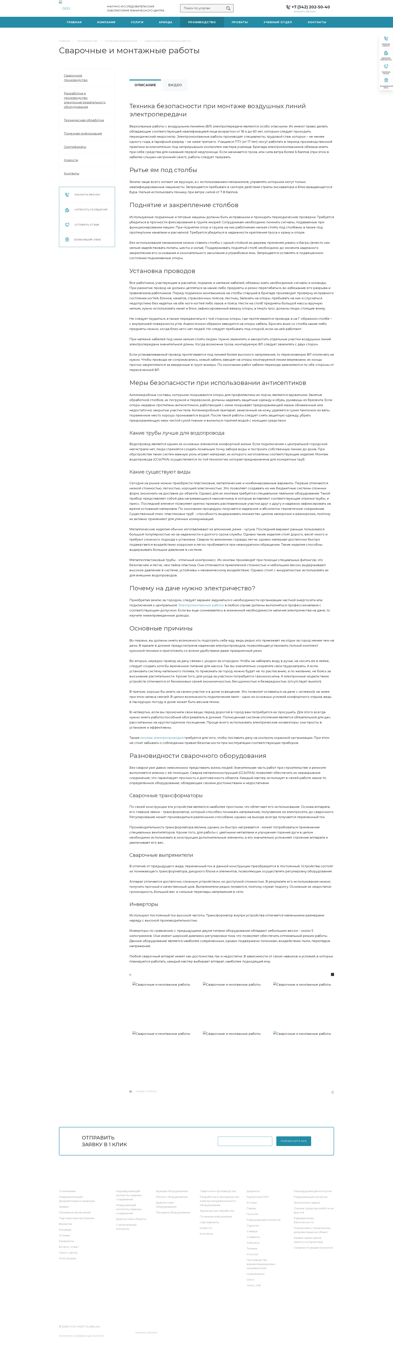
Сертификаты (75, 147)
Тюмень (252, 1248)
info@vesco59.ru (203, 1326)
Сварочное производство (76, 78)
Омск (250, 1279)
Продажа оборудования (173, 1212)
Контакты (71, 173)
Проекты (255, 1183)
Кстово (252, 1202)
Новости (71, 160)
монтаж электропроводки (162, 738)
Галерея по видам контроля (313, 1247)
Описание (145, 85)
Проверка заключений (75, 1212)
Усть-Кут (253, 1254)
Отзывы (64, 1235)
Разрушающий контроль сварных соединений (129, 1209)
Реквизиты (66, 1241)
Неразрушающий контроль (313, 1191)
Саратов (253, 1225)
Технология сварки (307, 1202)
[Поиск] (228, 8)
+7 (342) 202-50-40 (310, 7)
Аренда (162, 1183)
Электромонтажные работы (201, 605)
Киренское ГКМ (258, 1196)
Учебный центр (308, 1183)
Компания (68, 1183)
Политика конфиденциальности (81, 1336)
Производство (214, 1183)
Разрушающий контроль (263, 1219)
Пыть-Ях (252, 1214)
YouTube (202, 1307)
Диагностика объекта (131, 1219)
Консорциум (67, 1258)
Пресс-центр (68, 1252)
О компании (67, 1191)
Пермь (251, 1208)
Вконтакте (179, 1307)
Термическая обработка (84, 120)
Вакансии (65, 1223)
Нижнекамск (255, 1273)
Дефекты (253, 1191)
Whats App (214, 1307)
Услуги (122, 1183)
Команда (65, 1229)
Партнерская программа (76, 1218)
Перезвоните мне (294, 1141)
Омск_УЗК (254, 1285)
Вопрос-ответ (69, 1246)
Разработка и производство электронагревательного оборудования (85, 100)
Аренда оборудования (172, 1191)
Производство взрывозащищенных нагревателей (261, 1264)
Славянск (253, 1237)
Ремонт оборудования (172, 1196)
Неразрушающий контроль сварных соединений (129, 1195)
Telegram (191, 1307)
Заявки (64, 1206)
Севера (252, 1231)
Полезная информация (83, 133)
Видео (175, 85)
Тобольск (253, 1242)
